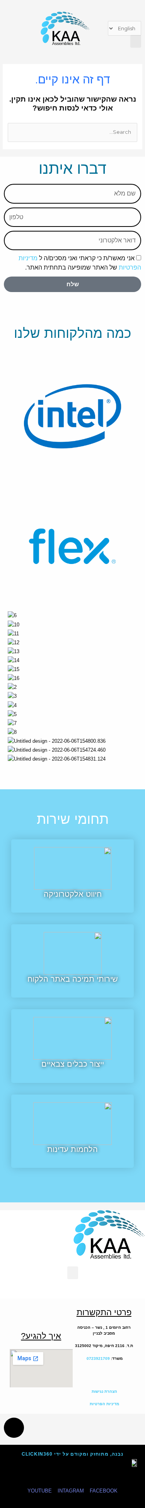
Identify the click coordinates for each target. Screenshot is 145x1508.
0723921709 (98, 1358)
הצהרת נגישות (103, 1391)
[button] (135, 41)
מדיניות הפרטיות (104, 1404)
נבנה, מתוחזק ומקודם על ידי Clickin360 (72, 1454)
